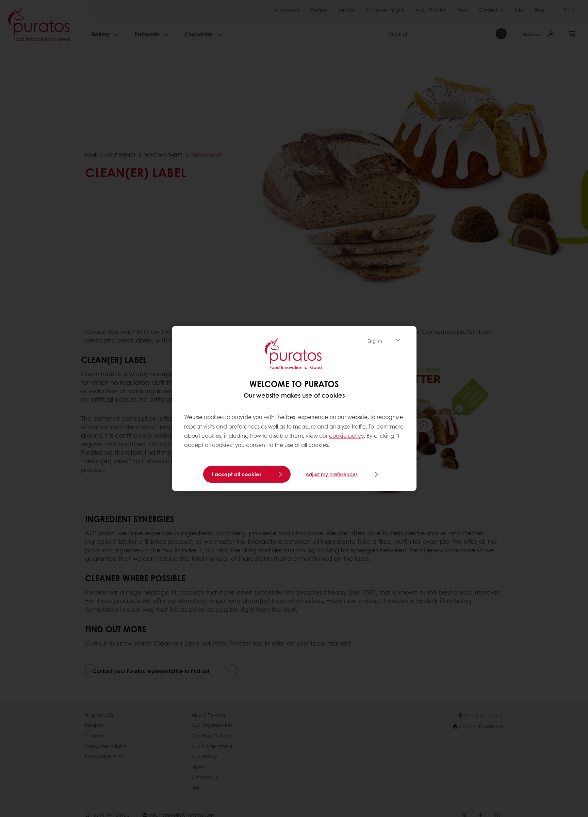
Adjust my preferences (332, 474)
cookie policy (346, 435)
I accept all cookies (237, 474)
